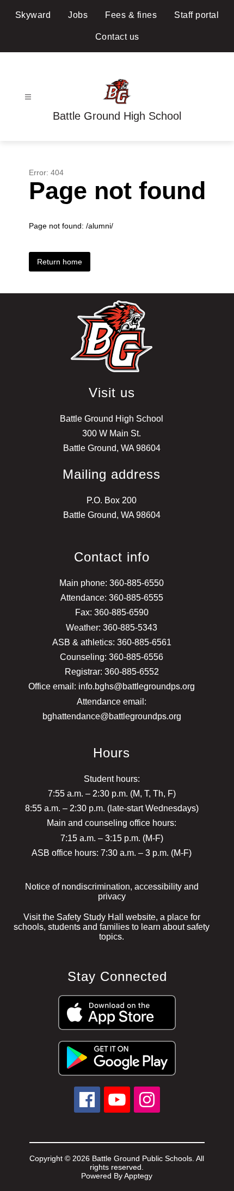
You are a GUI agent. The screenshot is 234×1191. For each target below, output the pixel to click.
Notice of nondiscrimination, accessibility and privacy (112, 891)
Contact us (117, 36)
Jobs (78, 15)
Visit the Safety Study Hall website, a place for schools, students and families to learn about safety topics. (112, 926)
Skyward (33, 15)
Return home (59, 261)
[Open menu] (28, 97)
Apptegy (138, 1175)
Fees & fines (131, 15)
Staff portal (196, 15)
